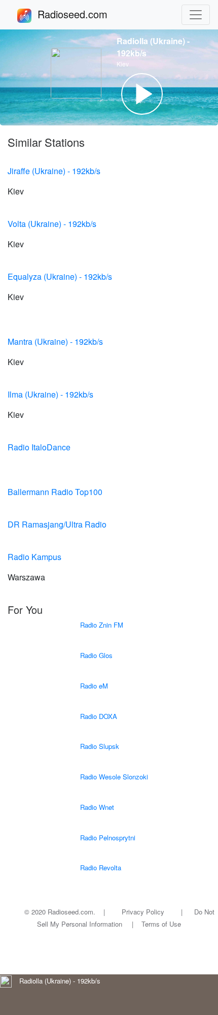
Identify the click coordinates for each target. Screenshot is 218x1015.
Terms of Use (161, 924)
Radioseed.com (84, 14)
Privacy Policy (143, 911)
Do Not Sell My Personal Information (125, 918)
